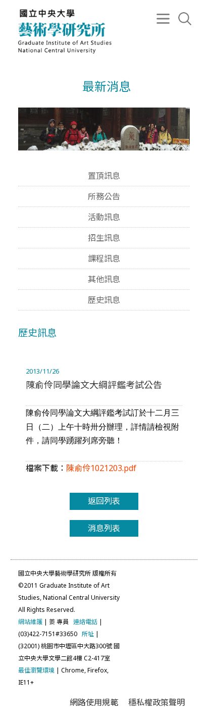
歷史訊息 (104, 299)
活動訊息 (104, 217)
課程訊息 (104, 258)
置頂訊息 (104, 175)
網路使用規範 (94, 702)
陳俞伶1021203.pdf (101, 468)
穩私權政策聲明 (156, 702)
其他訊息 (104, 279)
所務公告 (104, 196)
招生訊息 (104, 237)
